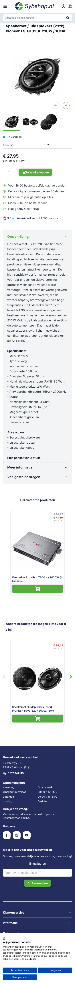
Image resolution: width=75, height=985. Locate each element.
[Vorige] (55, 105)
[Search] (67, 17)
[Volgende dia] (71, 677)
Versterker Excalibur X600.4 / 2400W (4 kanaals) (37, 579)
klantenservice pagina (16, 817)
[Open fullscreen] (37, 76)
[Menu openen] (5, 6)
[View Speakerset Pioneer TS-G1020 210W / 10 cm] (11, 122)
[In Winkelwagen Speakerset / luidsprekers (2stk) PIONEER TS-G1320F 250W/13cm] (37, 718)
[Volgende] (66, 105)
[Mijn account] (63, 6)
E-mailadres (37, 863)
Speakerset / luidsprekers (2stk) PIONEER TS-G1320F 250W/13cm (33, 708)
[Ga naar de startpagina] (34, 6)
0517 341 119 (16, 773)
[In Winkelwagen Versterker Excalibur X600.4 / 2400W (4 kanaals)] (37, 589)
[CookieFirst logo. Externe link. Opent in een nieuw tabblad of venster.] (4, 938)
